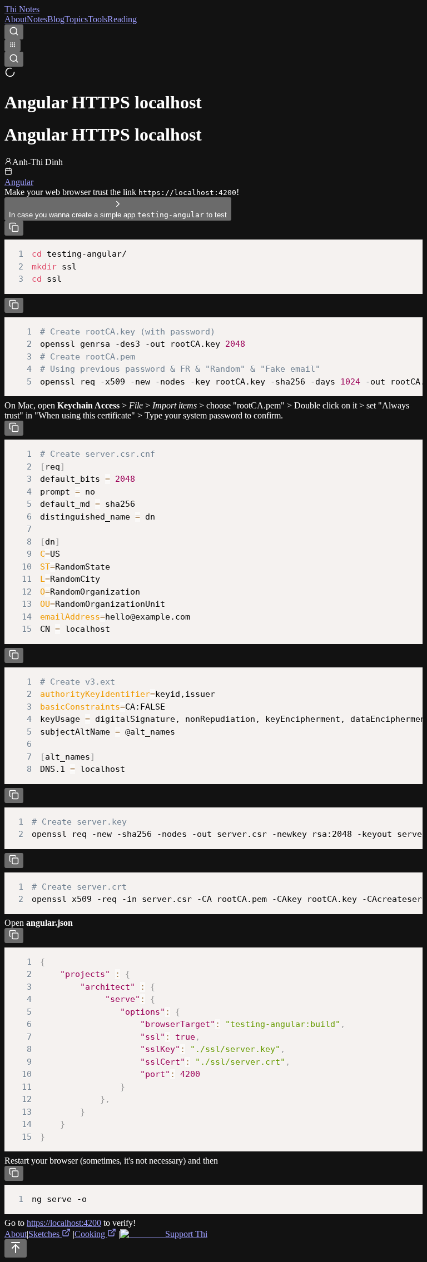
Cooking (91, 1234)
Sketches (45, 1234)
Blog (55, 19)
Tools (97, 19)
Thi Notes (21, 9)
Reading (122, 19)
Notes (37, 19)
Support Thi (185, 1234)
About (15, 19)
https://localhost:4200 (64, 1223)
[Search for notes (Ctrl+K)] (13, 31)
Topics (76, 19)
